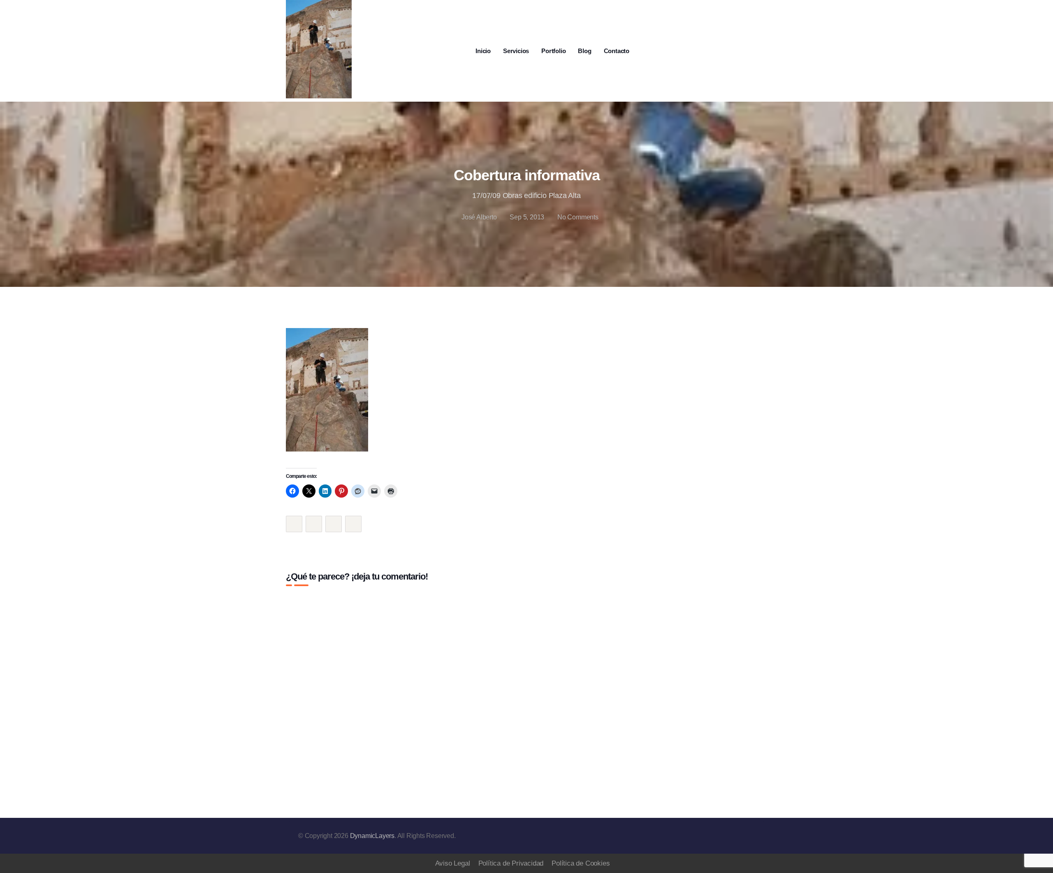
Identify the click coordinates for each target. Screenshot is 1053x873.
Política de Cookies (581, 863)
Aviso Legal (452, 863)
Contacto (616, 51)
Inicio (483, 51)
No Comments (577, 217)
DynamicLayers (372, 835)
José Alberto (479, 217)
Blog (584, 51)
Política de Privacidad (511, 863)
